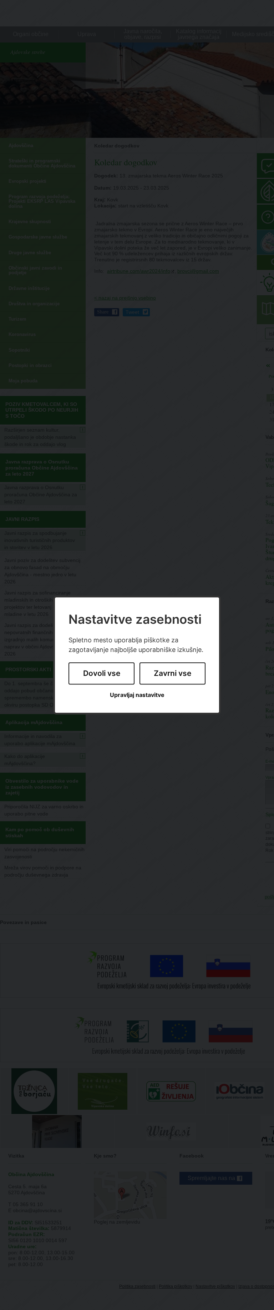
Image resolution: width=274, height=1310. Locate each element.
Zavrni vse (172, 673)
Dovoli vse (101, 673)
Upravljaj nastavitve (137, 695)
